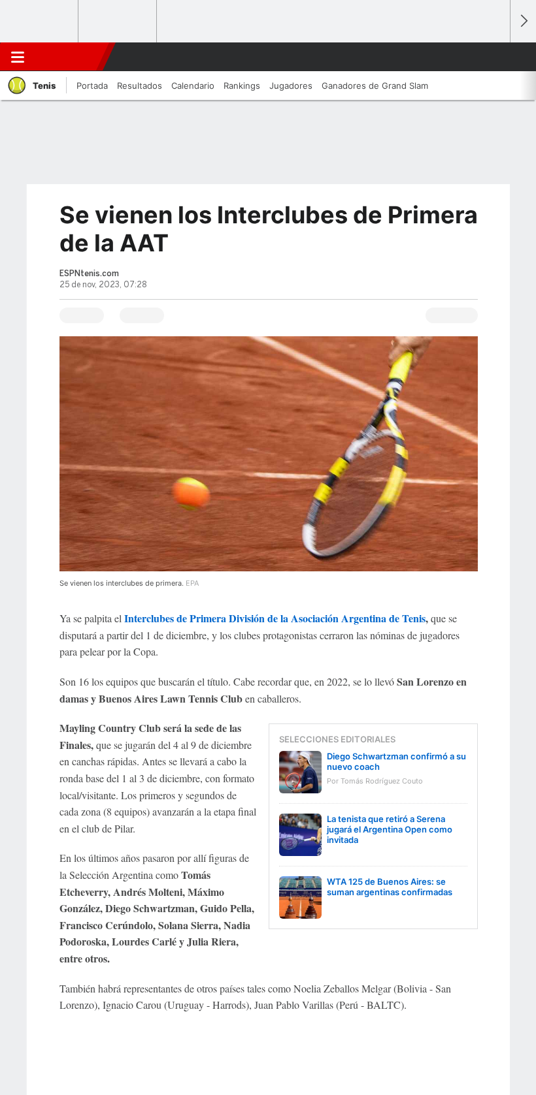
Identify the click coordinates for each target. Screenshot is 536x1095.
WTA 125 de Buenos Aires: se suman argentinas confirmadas (389, 886)
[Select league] (40, 21)
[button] (493, 56)
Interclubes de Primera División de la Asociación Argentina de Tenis (275, 618)
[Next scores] (523, 21)
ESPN (70, 56)
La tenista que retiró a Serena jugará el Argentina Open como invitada (389, 829)
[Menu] (17, 56)
